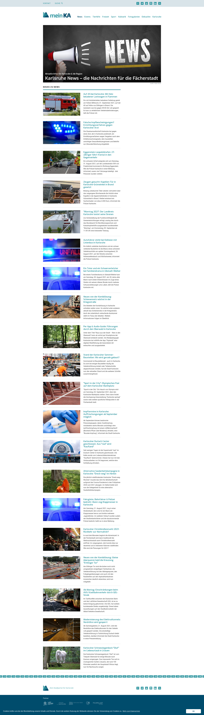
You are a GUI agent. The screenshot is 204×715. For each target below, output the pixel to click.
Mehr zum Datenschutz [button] (131, 711)
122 (40, 676)
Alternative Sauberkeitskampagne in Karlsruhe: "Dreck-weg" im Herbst (101, 472)
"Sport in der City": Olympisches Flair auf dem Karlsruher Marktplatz (101, 384)
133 (89, 676)
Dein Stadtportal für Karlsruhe (61, 688)
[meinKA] (57, 15)
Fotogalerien (134, 17)
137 (106, 676)
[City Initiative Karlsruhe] (88, 703)
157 (195, 676)
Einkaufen (146, 17)
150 (164, 676)
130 (75, 676)
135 (97, 676)
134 (93, 676)
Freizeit (105, 17)
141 (124, 676)
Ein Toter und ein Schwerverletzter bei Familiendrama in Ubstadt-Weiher (101, 269)
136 (102, 676)
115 (9, 676)
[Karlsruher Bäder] (76, 703)
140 (120, 676)
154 (182, 676)
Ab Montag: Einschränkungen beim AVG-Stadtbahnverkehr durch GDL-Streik (100, 592)
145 (142, 676)
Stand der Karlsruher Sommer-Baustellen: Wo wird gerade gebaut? (101, 356)
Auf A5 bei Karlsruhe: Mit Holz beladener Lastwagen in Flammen (100, 95)
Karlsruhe (156, 17)
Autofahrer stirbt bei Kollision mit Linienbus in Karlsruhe (100, 241)
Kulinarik (122, 17)
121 (35, 676)
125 (53, 676)
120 (31, 676)
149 (160, 676)
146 (146, 676)
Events (87, 17)
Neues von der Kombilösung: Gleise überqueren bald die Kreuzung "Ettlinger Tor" (100, 560)
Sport (113, 17)
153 (177, 676)
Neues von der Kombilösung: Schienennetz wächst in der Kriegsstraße (97, 299)
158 (200, 676)
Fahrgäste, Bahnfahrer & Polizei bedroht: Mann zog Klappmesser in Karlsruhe (100, 502)
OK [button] (193, 711)
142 (129, 676)
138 (111, 676)
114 (4, 676)
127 (62, 676)
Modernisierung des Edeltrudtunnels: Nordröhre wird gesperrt (101, 621)
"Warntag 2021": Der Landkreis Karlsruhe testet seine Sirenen (98, 213)
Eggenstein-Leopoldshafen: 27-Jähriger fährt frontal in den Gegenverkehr (99, 155)
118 (22, 676)
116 (13, 676)
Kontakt (47, 3)
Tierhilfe (96, 17)
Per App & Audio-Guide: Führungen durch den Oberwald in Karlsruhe (100, 328)
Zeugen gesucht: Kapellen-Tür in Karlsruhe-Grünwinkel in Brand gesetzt (99, 184)
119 (27, 676)
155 (186, 676)
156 (191, 676)
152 (173, 676)
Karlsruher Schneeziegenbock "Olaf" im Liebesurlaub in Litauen (101, 649)
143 (133, 676)
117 (18, 676)
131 (80, 676)
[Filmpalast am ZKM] (98, 703)
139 (115, 676)
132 (84, 676)
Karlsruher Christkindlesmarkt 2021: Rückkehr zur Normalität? (101, 530)
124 (49, 676)
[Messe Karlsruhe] (61, 703)
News (79, 17)
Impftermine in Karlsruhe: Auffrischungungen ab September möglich (100, 414)
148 (155, 676)
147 (151, 676)
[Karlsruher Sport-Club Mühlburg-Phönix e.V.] (48, 703)
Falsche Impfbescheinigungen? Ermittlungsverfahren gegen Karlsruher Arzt (98, 125)
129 (71, 676)
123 (44, 676)
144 (137, 676)
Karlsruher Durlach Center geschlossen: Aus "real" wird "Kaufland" (97, 444)
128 (66, 676)
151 (169, 676)
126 (58, 676)
